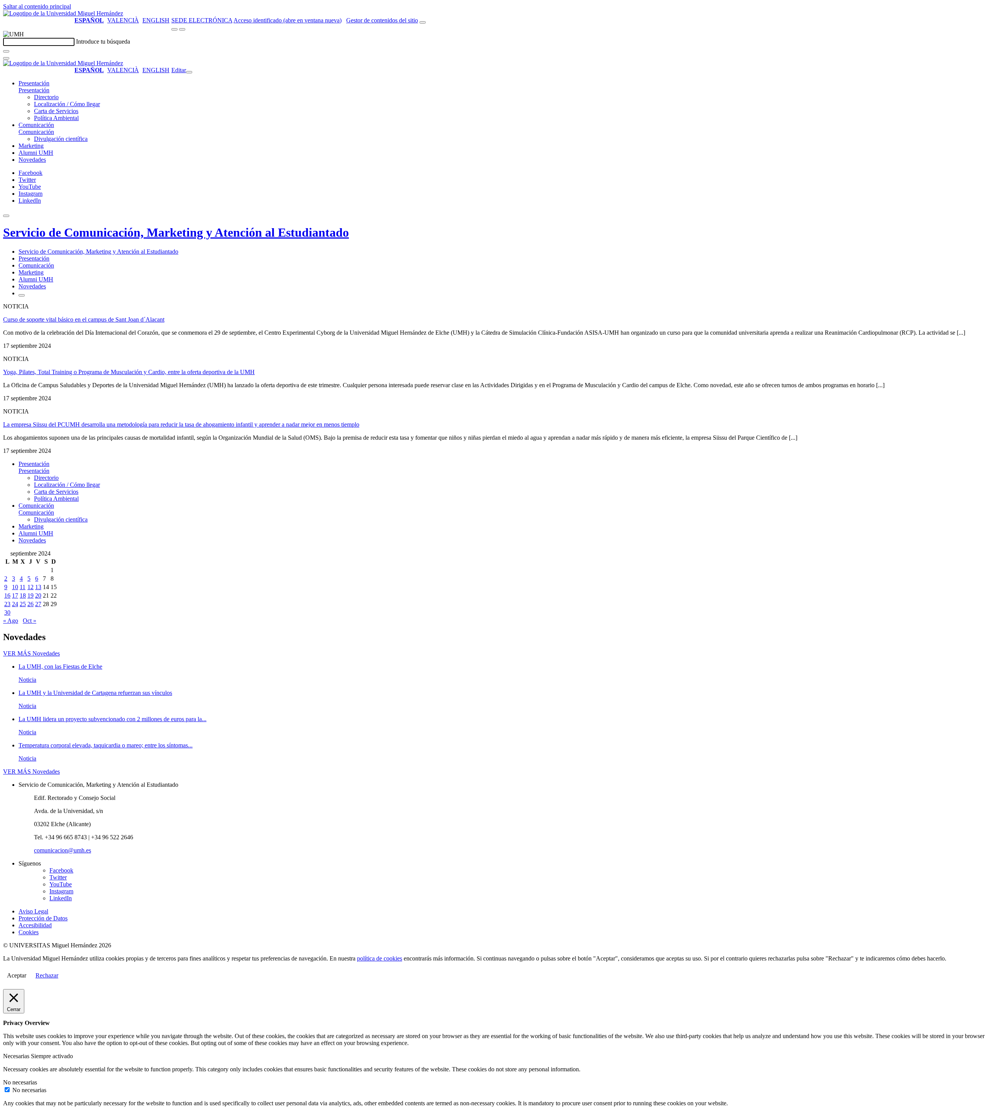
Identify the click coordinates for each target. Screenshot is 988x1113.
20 (38, 595)
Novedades (32, 159)
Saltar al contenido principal (37, 6)
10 (15, 587)
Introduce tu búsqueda (103, 41)
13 (38, 587)
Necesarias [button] (17, 1056)
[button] (34, 90)
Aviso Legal (33, 911)
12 (30, 587)
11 (22, 587)
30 (7, 612)
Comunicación (36, 125)
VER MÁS (31, 653)
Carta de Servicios (56, 111)
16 (7, 595)
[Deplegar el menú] (22, 295)
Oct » (29, 620)
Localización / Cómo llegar (67, 104)
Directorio (46, 97)
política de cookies (379, 958)
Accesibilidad (35, 925)
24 (15, 604)
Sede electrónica (201, 20)
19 (30, 595)
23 (7, 604)
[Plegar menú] (189, 72)
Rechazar (47, 975)
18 (23, 595)
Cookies (29, 932)
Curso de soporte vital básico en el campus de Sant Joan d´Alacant (83, 319)
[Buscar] (6, 51)
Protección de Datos (43, 918)
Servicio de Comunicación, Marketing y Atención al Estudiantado (176, 232)
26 (30, 604)
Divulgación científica (61, 139)
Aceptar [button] (16, 975)
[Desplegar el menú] (182, 29)
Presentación (34, 83)
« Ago (10, 620)
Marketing (31, 145)
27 (38, 604)
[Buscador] (423, 22)
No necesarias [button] (20, 1082)
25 (23, 604)
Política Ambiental (56, 118)
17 (15, 595)
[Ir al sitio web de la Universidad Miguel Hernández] (63, 13)
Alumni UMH (36, 152)
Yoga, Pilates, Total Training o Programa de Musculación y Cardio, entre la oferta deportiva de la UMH (129, 372)
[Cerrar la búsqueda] (6, 58)
